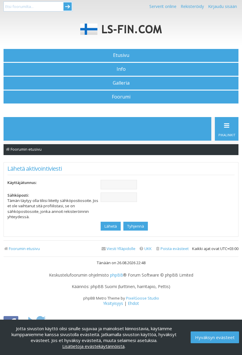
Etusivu (121, 55)
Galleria (121, 83)
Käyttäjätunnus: (22, 182)
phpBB (116, 275)
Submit (67, 6)
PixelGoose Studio (142, 298)
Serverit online (162, 6)
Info (121, 69)
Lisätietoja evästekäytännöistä (93, 346)
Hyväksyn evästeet (215, 337)
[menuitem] (172, 248)
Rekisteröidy (192, 6)
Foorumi (121, 96)
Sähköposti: (18, 195)
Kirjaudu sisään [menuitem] (222, 6)
